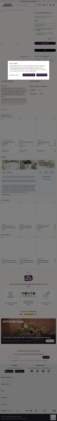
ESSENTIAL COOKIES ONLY (29, 74)
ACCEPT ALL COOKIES (42, 74)
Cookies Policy (33, 69)
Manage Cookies (14, 75)
